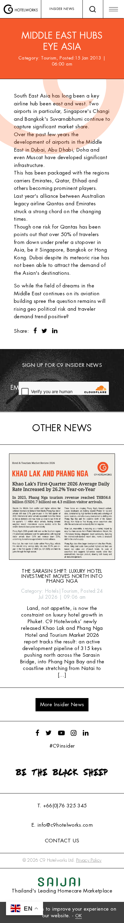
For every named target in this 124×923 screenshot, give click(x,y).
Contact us (62, 840)
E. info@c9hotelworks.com (62, 825)
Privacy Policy (89, 860)
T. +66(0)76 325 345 (62, 805)
